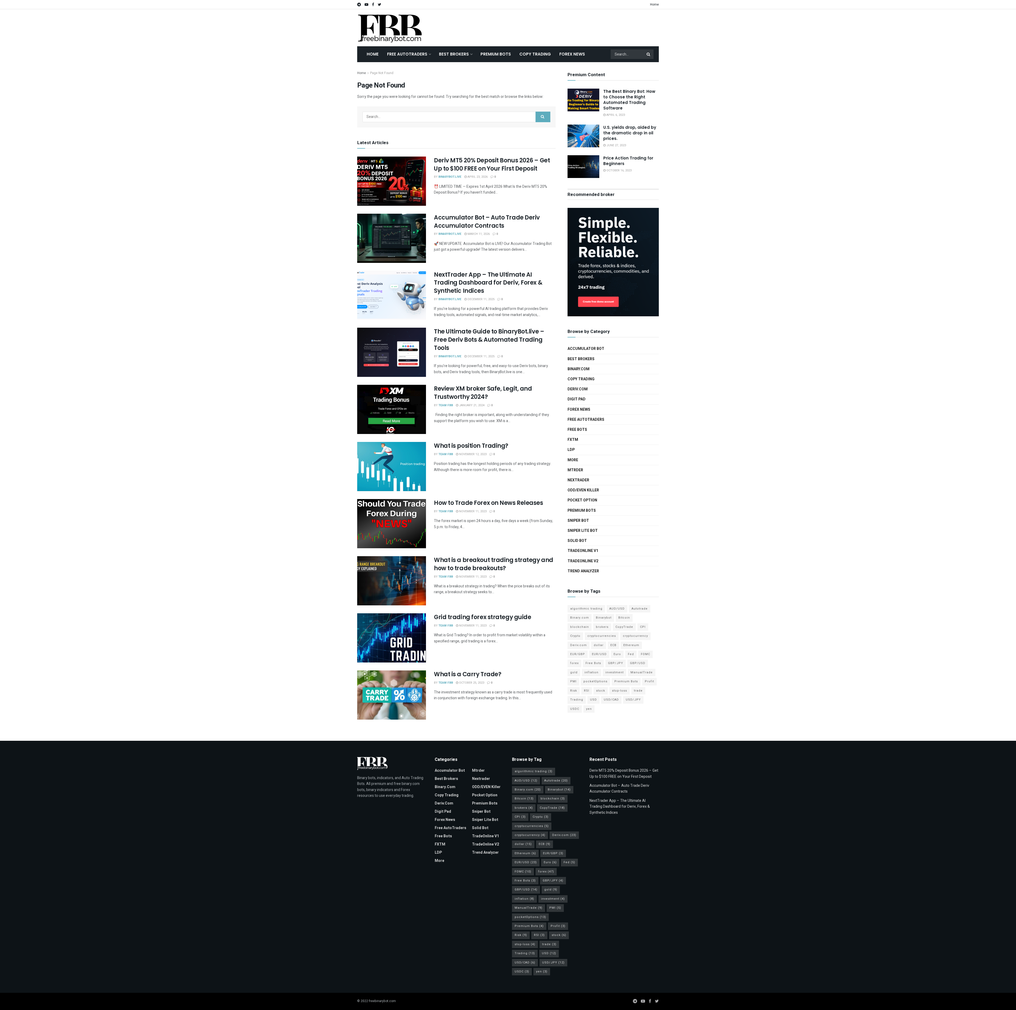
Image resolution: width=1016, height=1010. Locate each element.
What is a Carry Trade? (467, 674)
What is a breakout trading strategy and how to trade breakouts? (493, 564)
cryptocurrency (635, 636)
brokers (602, 627)
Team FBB (445, 405)
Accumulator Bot (586, 348)
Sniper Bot (578, 520)
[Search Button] (649, 54)
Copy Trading (535, 54)
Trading (576, 699)
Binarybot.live (449, 177)
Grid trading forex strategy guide (482, 617)
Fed (631, 654)
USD (593, 699)
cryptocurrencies (601, 636)
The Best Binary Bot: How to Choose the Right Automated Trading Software (629, 100)
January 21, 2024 (471, 405)
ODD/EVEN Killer (583, 490)
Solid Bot (577, 540)
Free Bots (577, 429)
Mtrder (575, 470)
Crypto (575, 636)
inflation (591, 672)
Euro (617, 654)
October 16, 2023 (619, 170)
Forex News (572, 54)
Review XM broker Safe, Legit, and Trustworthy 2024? (483, 393)
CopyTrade (624, 627)
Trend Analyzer (583, 571)
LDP (571, 450)
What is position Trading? (471, 446)
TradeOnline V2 (583, 561)
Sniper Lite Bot (583, 530)
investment (614, 672)
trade (638, 690)
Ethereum (631, 645)
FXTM (573, 439)
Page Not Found (381, 73)
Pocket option (582, 500)
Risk (573, 690)
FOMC (645, 654)
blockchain (579, 627)
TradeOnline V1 (583, 551)
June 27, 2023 (616, 145)
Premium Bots (495, 54)
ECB (613, 645)
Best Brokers (454, 54)
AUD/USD (617, 608)
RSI (586, 690)
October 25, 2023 (471, 682)
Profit (649, 681)
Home (654, 4)
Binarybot (603, 617)
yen (589, 709)
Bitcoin (624, 617)
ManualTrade (642, 672)
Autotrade (640, 608)
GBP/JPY (615, 663)
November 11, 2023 (472, 511)
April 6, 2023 (615, 115)
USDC (574, 709)
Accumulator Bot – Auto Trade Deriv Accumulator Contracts (487, 221)
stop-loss (619, 690)
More (573, 460)
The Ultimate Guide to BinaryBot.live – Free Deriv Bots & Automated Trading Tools (489, 339)
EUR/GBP (577, 654)
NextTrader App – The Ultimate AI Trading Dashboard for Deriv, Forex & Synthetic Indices (488, 283)
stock (600, 690)
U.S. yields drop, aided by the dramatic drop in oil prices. (629, 133)
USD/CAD (611, 699)
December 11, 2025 (481, 299)
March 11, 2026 (478, 234)
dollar (599, 645)
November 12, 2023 (472, 454)
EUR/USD (599, 654)
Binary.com (578, 369)
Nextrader (578, 480)
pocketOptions (595, 681)
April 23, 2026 (477, 177)
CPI (643, 627)
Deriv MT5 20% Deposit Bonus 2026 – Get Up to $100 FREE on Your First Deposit (492, 164)
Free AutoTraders (407, 54)
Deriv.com (578, 389)
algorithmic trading (586, 608)
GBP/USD (637, 663)
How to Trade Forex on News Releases (488, 503)
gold (574, 672)
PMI (573, 681)
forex (574, 663)
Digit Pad (577, 399)
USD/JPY (633, 699)
